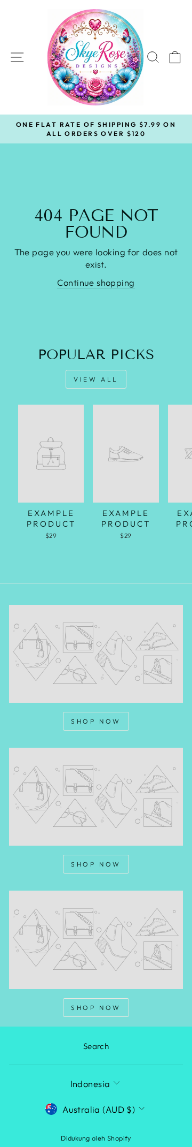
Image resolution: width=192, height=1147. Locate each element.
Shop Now (96, 721)
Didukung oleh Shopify (96, 1138)
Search (96, 1046)
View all (96, 379)
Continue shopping (95, 282)
